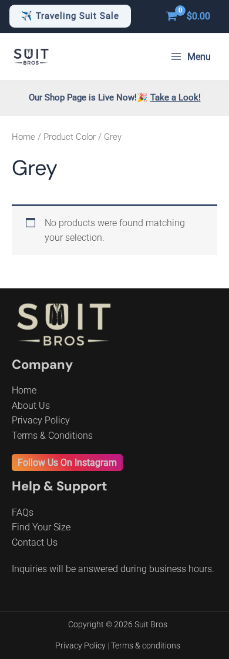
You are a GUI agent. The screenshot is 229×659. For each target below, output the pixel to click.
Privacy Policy (41, 420)
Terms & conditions (145, 645)
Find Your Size (41, 527)
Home (23, 137)
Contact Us (35, 542)
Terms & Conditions (52, 435)
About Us (31, 405)
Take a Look (174, 97)
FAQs (22, 512)
